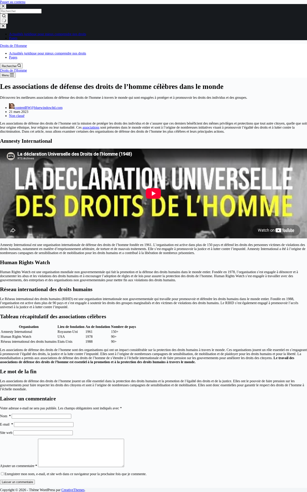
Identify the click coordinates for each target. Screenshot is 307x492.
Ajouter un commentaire (18, 466)
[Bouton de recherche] (4, 18)
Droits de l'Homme (13, 46)
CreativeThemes (73, 490)
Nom (5, 416)
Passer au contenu (12, 2)
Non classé (16, 116)
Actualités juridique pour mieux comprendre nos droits (47, 34)
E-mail (6, 424)
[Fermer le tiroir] (3, 26)
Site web (6, 433)
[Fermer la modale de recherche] (3, 6)
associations (90, 127)
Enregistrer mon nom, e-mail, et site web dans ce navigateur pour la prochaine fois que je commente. (75, 474)
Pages (13, 38)
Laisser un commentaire (17, 482)
